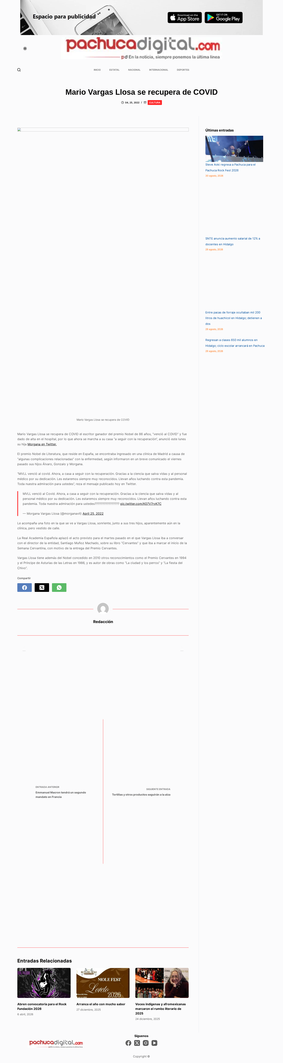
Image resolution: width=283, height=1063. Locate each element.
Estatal (114, 69)
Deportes (183, 69)
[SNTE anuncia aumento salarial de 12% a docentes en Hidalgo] (234, 207)
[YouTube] (154, 1043)
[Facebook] (24, 587)
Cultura (154, 102)
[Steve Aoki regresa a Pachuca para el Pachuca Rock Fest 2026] (234, 149)
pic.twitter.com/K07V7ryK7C (141, 504)
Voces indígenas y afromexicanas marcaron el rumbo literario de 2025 (160, 1008)
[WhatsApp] (59, 587)
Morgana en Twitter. (42, 444)
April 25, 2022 (93, 513)
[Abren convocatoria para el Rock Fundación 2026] (44, 983)
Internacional (158, 69)
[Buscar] (19, 69)
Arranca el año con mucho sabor (100, 1004)
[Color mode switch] (25, 48)
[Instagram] (146, 1043)
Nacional (134, 69)
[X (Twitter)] (42, 587)
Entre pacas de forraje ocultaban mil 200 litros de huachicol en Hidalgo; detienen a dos (233, 318)
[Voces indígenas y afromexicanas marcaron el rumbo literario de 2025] (162, 983)
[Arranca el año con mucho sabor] (103, 983)
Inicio (97, 69)
